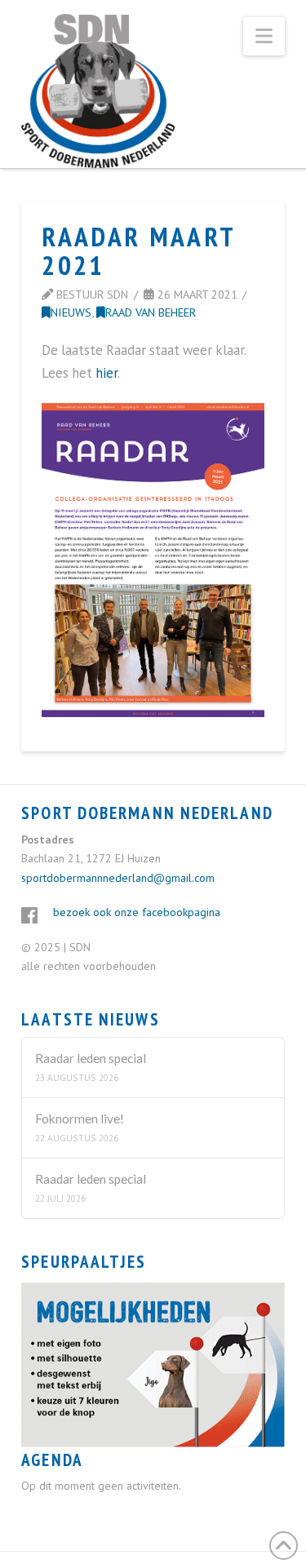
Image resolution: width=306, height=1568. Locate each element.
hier (106, 373)
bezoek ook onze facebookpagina (136, 912)
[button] (264, 36)
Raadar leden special (90, 1058)
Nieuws (71, 312)
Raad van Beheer (150, 312)
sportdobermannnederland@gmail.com (118, 877)
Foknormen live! (79, 1118)
